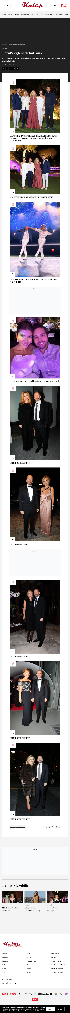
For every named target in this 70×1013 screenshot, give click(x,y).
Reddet (60, 1009)
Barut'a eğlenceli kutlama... (19, 44)
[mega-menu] (59, 5)
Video (66, 14)
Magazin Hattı (54, 14)
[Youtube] (15, 983)
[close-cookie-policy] (66, 1009)
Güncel (4, 14)
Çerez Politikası (56, 961)
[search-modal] (55, 5)
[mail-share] (13, 68)
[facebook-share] (3, 68)
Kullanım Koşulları (57, 969)
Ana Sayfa (4, 44)
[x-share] (7, 68)
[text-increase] (17, 68)
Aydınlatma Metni (57, 972)
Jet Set (47, 14)
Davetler (10, 14)
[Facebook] (6, 983)
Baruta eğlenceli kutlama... (17, 827)
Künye (53, 957)
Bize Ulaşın (55, 954)
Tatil (37, 14)
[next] (64, 921)
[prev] (59, 921)
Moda (32, 14)
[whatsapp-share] (10, 68)
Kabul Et (50, 1009)
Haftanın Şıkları (25, 14)
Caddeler (16, 14)
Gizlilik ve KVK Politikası (59, 965)
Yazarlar (30, 965)
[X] (10, 983)
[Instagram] (3, 983)
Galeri (61, 14)
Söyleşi (41, 14)
